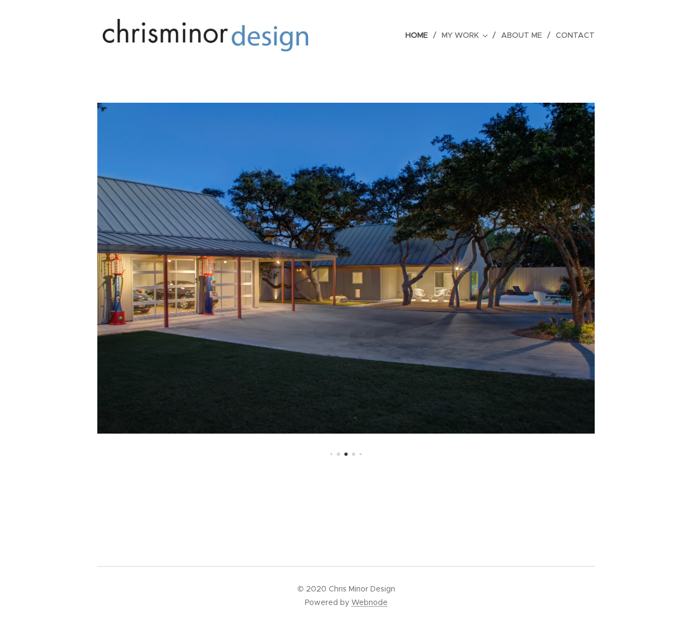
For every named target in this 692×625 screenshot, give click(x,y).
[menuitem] (419, 35)
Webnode (369, 602)
